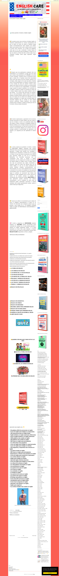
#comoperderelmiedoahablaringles (17, 511)
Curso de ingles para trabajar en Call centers (22, 461)
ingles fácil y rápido (39, 488)
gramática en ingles (39, 475)
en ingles (38, 463)
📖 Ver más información (43, 55)
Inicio (23, 535)
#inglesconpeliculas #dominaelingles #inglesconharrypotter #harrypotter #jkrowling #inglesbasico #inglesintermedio (43, 403)
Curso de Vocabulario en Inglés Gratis (42, 83)
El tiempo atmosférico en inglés (19, 477)
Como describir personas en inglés (20, 478)
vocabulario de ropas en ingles (41, 367)
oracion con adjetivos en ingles (41, 520)
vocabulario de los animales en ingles (42, 540)
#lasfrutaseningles (39, 419)
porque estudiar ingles (40, 525)
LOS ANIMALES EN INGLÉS (18, 270)
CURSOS (20, 16)
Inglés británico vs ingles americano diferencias (23, 435)
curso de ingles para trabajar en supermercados (23, 444)
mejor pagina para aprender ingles (41, 513)
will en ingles (39, 546)
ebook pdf (38, 458)
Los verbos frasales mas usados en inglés (22, 486)
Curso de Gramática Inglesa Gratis (41, 84)
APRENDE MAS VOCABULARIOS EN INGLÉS (23, 376)
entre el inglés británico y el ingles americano (22, 436)
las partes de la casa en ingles (41, 503)
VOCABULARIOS (11, 570)
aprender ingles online (40, 447)
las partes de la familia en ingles (41, 504)
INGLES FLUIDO (14, 231)
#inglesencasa (39, 411)
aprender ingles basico (40, 446)
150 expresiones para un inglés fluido (20, 433)
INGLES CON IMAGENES (40, 482)
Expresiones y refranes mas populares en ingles (23, 453)
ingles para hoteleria (40, 497)
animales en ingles (39, 436)
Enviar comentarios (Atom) (24, 537)
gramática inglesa (39, 476)
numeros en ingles (39, 519)
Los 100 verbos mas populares (19, 442)
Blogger (34, 574)
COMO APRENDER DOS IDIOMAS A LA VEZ (43, 357)
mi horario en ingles (39, 518)
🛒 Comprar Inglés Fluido (43, 53)
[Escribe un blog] (16, 510)
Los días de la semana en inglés (19, 463)
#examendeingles (39, 390)
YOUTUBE (19, 224)
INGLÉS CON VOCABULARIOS (18, 308)
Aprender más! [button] (53, 570)
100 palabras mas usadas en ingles (20, 439)
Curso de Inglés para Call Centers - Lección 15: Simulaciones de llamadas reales (43, 87)
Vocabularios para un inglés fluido (20, 480)
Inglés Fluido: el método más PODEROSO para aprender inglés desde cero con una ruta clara (43, 81)
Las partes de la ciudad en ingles (41, 371)
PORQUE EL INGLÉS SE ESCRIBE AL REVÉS (22, 312)
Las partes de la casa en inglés (19, 467)
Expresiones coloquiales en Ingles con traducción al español (42, 467)
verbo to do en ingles (40, 535)
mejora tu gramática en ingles (41, 514)
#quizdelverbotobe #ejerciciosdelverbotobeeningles (41, 429)
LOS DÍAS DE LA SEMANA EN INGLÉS (20, 280)
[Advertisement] (23, 26)
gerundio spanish (39, 471)
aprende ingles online (40, 443)
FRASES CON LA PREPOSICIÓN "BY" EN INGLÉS (19, 264)
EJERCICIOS (40, 95)
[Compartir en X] (17, 510)
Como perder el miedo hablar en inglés (42, 369)
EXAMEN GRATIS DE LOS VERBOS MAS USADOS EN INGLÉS (21, 255)
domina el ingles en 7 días (40, 457)
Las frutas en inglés (16, 469)
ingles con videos (39, 486)
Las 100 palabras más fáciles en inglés (21, 464)
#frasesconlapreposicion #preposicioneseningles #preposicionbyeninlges (43, 392)
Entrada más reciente (12, 535)
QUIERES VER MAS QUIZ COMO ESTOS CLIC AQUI (23, 340)
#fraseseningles (39, 393)
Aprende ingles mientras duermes (19, 460)
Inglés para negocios (16, 485)
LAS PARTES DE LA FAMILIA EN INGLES (21, 276)
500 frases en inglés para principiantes (21, 441)
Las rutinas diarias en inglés (18, 456)
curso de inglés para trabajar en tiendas (21, 445)
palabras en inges (39, 523)
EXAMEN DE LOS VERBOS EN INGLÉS (23, 363)
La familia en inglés (16, 472)
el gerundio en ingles (40, 462)
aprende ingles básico (40, 437)
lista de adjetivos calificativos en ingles (42, 508)
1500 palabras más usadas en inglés (20, 438)
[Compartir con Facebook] (18, 510)
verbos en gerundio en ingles (41, 536)
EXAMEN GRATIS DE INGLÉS (41, 361)
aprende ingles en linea (40, 441)
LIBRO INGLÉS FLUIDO (17, 314)
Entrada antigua (34, 535)
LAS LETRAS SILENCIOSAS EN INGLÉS (17, 261)
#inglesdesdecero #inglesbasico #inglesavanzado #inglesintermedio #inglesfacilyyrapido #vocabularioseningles (42, 410)
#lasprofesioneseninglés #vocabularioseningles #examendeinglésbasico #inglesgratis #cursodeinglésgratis (43, 423)
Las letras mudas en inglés (18, 450)
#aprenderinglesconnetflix (40, 381)
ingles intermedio (39, 493)
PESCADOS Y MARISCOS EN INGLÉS (20, 278)
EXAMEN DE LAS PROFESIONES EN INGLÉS (18, 258)
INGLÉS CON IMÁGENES (17, 304)
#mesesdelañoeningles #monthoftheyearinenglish (40, 425)
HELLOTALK (31, 177)
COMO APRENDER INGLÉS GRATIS (42, 354)
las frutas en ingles (39, 502)
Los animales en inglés (17, 471)
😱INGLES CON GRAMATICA (17, 301)
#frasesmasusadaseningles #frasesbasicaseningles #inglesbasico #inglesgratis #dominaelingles (42, 399)
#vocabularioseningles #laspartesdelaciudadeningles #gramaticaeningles (41, 432)
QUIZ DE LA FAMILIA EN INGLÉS (23, 351)
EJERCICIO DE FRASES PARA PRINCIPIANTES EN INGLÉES (21, 257)
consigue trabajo (39, 453)
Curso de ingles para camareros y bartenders (22, 455)
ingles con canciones (40, 481)
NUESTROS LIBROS (14, 16)
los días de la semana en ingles (41, 509)
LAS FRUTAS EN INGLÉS (40, 362)
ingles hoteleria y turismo (40, 492)
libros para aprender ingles (40, 507)
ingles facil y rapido (39, 487)
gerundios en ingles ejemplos (41, 472)
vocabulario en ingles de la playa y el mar (42, 541)
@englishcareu (39, 380)
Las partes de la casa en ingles (45, 555)
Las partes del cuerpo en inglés (19, 475)
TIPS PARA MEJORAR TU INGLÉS (42, 353)
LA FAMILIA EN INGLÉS (17, 268)
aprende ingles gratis (40, 442)
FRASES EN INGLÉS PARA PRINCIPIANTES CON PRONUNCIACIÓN (22, 263)
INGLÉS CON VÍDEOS (16, 302)
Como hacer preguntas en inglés (19, 482)
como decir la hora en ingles (41, 448)
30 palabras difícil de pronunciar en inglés (22, 430)
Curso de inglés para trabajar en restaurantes (22, 431)
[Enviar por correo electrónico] (15, 510)
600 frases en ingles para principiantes (21, 452)
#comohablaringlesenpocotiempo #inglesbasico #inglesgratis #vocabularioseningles (43, 384)
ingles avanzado (39, 477)
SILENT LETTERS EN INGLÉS (41, 352)
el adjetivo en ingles (39, 459)
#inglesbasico (39, 400)
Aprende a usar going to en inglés (20, 483)
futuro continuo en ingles (40, 470)
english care (39, 464)
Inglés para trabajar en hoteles (19, 458)
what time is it (39, 545)
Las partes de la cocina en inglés (19, 474)
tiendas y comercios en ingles (41, 530)
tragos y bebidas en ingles (40, 534)
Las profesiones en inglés (17, 466)
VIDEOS (38, 539)
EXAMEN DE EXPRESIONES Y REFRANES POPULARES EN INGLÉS (22, 260)
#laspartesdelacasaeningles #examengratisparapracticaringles (41, 421)
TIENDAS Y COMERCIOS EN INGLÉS (20, 284)
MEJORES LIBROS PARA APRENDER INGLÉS (22, 306)
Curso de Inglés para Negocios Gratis (42, 85)
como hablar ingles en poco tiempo (41, 368)
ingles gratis (39, 491)
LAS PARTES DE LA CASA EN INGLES (20, 272)
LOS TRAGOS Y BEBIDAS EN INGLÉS (20, 282)
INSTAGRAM (27, 223)
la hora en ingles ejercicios (40, 498)
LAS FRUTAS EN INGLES (17, 274)
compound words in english (40, 452)
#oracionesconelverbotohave (41, 428)
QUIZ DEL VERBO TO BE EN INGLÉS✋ (14, 569)
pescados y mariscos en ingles (41, 524)
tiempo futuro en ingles (40, 529)
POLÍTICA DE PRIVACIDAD (40, 92)
